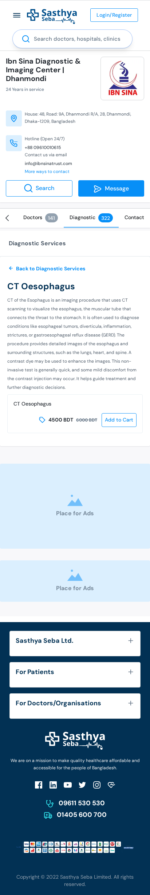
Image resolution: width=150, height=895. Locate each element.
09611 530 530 (82, 803)
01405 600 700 (82, 814)
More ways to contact (47, 171)
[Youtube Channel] (67, 784)
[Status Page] (111, 784)
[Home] (52, 16)
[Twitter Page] (82, 784)
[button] (17, 15)
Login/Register (114, 15)
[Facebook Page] (38, 784)
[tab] (40, 218)
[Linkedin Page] (53, 784)
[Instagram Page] (96, 784)
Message (115, 188)
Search (45, 188)
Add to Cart (119, 419)
